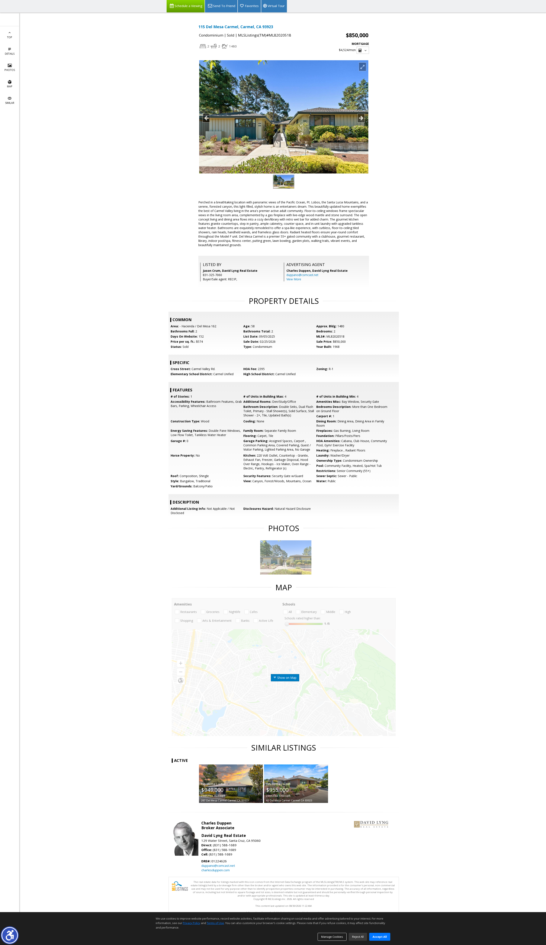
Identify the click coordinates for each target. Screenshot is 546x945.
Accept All (380, 937)
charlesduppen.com (215, 870)
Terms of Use (215, 923)
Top (9, 37)
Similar (9, 103)
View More (293, 279)
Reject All (358, 937)
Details (10, 54)
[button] (9, 935)
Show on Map (286, 678)
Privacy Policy (191, 923)
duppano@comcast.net (302, 275)
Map (9, 86)
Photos (9, 70)
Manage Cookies (332, 937)
